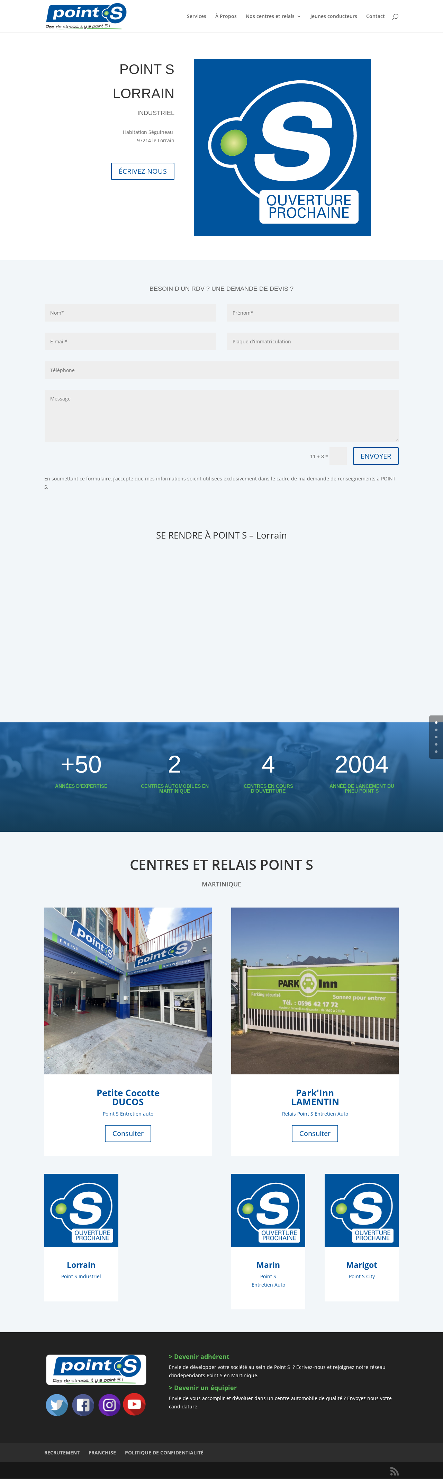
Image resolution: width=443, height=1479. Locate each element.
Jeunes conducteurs (333, 16)
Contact (375, 16)
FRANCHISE (102, 1452)
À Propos (226, 16)
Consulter (128, 1133)
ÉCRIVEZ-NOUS (143, 171)
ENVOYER (376, 456)
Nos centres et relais (270, 16)
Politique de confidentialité (164, 1452)
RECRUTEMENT (62, 1452)
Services (196, 16)
